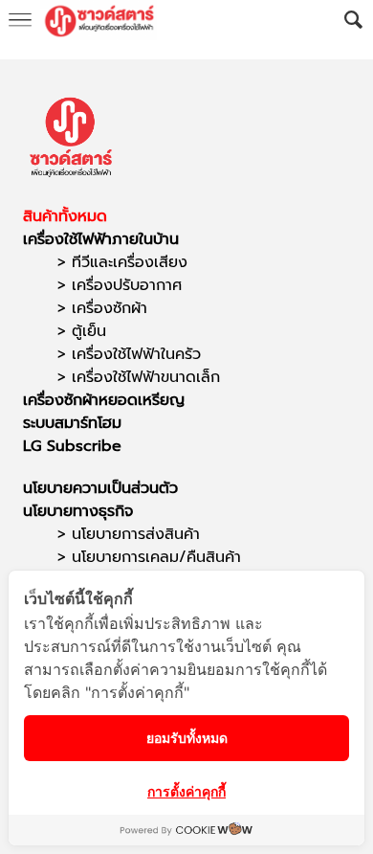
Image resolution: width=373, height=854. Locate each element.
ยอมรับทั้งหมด (187, 738)
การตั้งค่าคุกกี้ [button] (186, 791)
